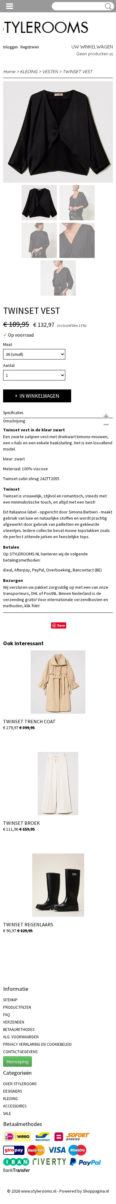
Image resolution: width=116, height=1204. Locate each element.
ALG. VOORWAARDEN (21, 1037)
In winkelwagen (39, 395)
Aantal (9, 365)
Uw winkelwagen (92, 47)
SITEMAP (10, 1000)
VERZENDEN (13, 1022)
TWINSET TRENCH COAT (29, 721)
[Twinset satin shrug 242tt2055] (58, 132)
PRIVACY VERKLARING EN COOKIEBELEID (37, 1044)
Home (9, 71)
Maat (7, 344)
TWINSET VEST (77, 71)
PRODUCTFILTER (17, 1007)
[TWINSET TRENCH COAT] (58, 682)
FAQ (6, 1014)
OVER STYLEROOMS (20, 1083)
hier (36, 605)
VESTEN (50, 71)
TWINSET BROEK (21, 823)
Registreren (29, 47)
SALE (7, 1113)
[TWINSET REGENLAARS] (58, 885)
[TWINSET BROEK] (58, 783)
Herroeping (17, 1061)
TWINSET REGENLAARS (28, 924)
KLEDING (28, 71)
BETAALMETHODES (18, 1029)
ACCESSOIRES (14, 1106)
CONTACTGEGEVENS (20, 1051)
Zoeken (107, 6)
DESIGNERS (12, 1091)
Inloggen (10, 47)
